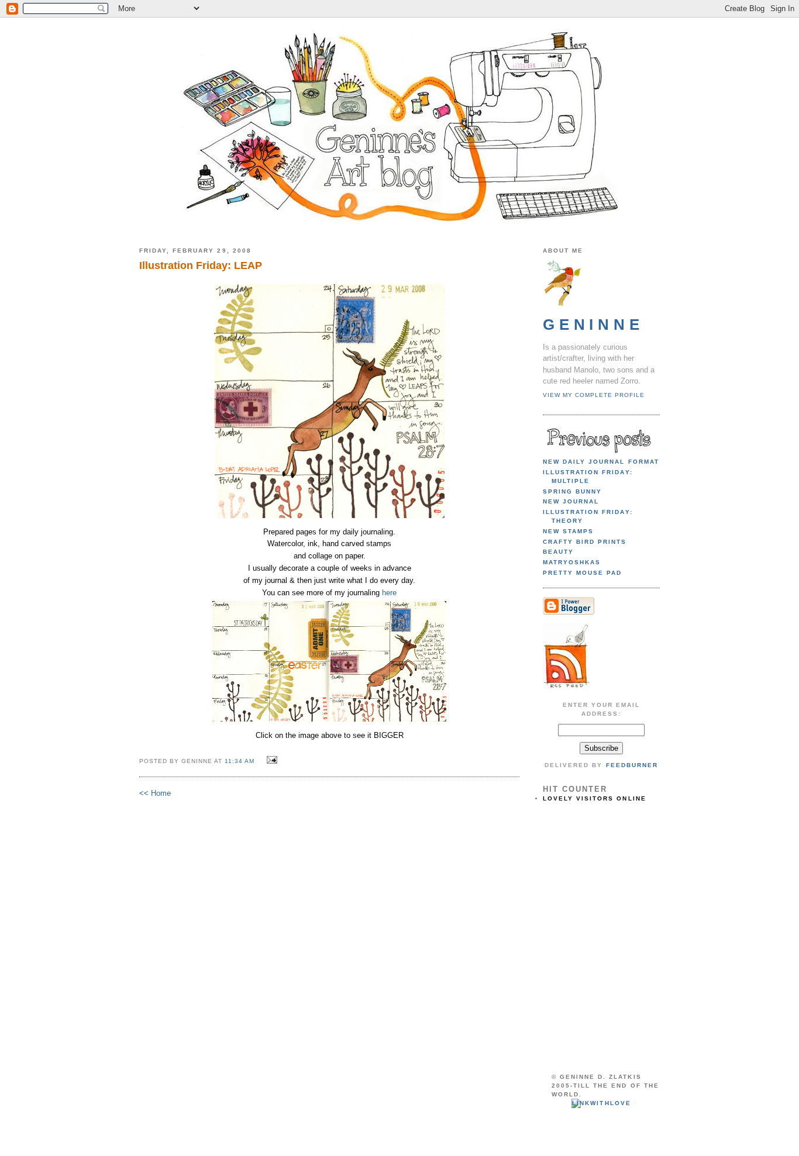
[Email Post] (270, 760)
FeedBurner (632, 765)
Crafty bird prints (585, 542)
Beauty (558, 551)
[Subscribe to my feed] (566, 688)
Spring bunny (572, 491)
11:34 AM (239, 761)
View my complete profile (594, 395)
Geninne (593, 324)
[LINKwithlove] (601, 1103)
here (389, 592)
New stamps (568, 531)
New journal (571, 501)
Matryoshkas (572, 562)
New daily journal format (601, 461)
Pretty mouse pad (582, 573)
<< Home (155, 793)
